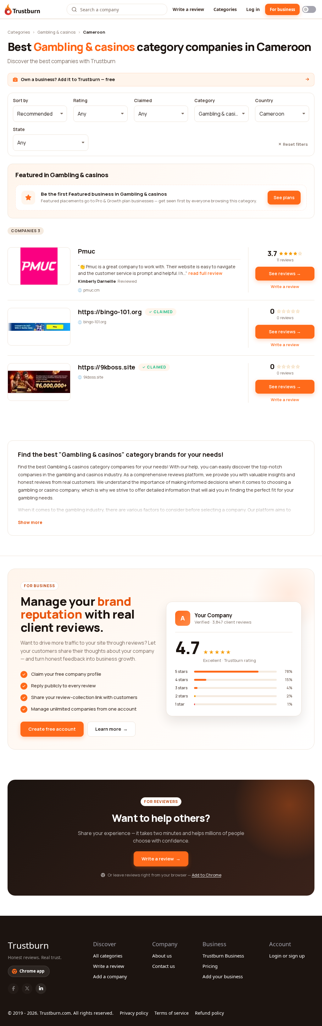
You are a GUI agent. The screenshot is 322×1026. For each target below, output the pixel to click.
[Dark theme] (309, 9)
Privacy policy (134, 1013)
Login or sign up (287, 955)
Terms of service (171, 1013)
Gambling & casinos (56, 32)
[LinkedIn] (41, 988)
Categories (225, 9)
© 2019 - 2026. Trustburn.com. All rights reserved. (61, 1013)
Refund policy (209, 1013)
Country (264, 100)
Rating (80, 100)
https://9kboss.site (106, 367)
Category (204, 100)
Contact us (163, 966)
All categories (107, 955)
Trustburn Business (223, 955)
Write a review (188, 9)
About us (162, 955)
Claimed (143, 100)
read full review (205, 273)
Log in (253, 9)
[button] (40, 114)
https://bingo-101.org (110, 312)
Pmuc (86, 251)
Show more (30, 522)
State (19, 129)
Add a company (110, 976)
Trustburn (28, 945)
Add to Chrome (206, 875)
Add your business (223, 976)
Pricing (210, 966)
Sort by (20, 100)
